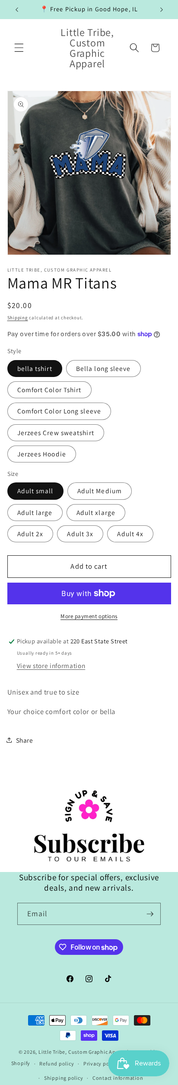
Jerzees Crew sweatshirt (55, 432)
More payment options (89, 616)
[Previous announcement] (16, 9)
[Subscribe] (150, 914)
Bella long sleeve (103, 368)
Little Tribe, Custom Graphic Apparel (83, 1052)
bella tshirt (34, 368)
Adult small (35, 490)
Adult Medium (99, 490)
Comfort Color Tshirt (49, 389)
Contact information (117, 1078)
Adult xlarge (95, 512)
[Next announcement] (161, 9)
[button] (19, 47)
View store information (51, 665)
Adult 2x (30, 533)
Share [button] (24, 740)
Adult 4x (130, 533)
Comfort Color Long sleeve (59, 410)
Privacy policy (100, 1063)
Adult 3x (80, 533)
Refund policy (56, 1063)
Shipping (17, 318)
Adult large (35, 512)
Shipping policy (63, 1078)
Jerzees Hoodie (41, 453)
